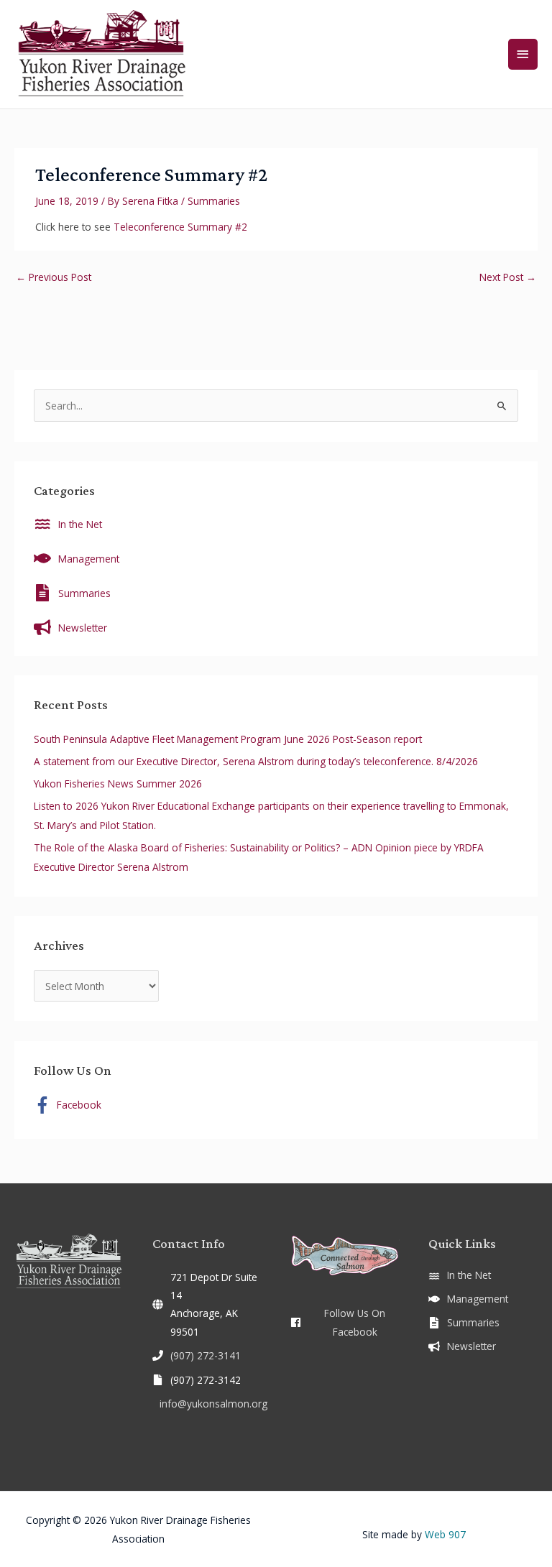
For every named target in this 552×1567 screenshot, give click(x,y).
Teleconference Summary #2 (180, 227)
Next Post (507, 277)
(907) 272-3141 (205, 1355)
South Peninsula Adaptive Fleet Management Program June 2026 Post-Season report (228, 739)
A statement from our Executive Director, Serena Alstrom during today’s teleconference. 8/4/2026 (256, 761)
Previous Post (53, 277)
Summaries (214, 201)
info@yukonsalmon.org (213, 1403)
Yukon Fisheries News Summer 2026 (118, 783)
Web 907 (445, 1534)
